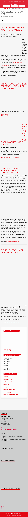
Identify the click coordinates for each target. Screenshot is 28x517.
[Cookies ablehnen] (26, 4)
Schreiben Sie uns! (6, 427)
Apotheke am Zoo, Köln (12, 13)
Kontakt (8, 515)
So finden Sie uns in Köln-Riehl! (9, 429)
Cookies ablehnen (14, 6)
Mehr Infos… (5, 114)
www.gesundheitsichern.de (12, 241)
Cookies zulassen (6, 6)
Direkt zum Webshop (7, 115)
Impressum (19, 515)
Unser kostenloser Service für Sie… (10, 157)
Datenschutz (13, 515)
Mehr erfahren (22, 6)
